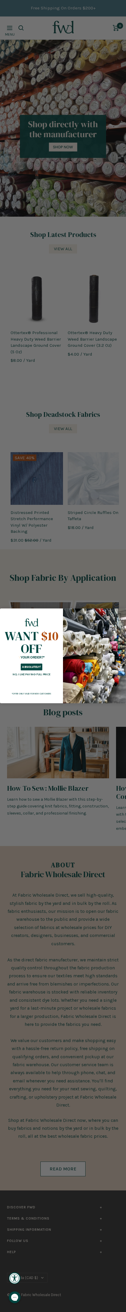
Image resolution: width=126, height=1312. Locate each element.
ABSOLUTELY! (31, 667)
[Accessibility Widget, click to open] (15, 1278)
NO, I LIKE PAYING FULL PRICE (31, 674)
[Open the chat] (15, 1297)
